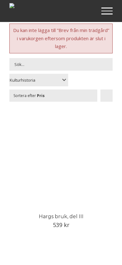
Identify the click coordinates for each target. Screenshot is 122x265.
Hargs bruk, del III (61, 216)
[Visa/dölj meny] (107, 11)
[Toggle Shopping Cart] (87, 11)
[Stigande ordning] (106, 95)
